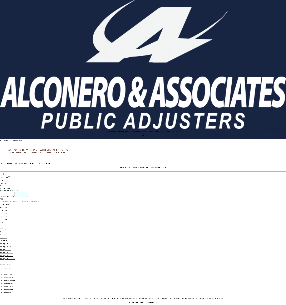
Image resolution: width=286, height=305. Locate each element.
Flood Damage (3, 210)
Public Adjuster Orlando (5, 247)
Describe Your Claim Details (7, 196)
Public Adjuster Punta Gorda (6, 256)
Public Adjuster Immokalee (6, 253)
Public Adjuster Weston (5, 250)
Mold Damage (3, 213)
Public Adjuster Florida (5, 292)
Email (1, 180)
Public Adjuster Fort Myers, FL (7, 277)
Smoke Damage (4, 222)
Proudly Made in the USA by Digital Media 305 (143, 302)
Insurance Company (5, 188)
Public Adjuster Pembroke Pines (7, 259)
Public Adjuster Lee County (6, 286)
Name (1, 174)
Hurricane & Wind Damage (6, 219)
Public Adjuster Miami (5, 244)
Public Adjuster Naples (5, 268)
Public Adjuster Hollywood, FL (7, 283)
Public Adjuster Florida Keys (6, 289)
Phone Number (4, 177)
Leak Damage (3, 238)
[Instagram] (143, 134)
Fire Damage (3, 228)
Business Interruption (5, 232)
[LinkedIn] (143, 136)
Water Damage (3, 207)
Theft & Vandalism (4, 235)
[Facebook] (143, 138)
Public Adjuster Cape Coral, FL (7, 280)
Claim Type (3, 183)
